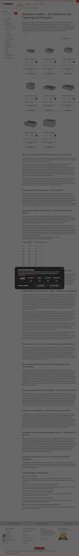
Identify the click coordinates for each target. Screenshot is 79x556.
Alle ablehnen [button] (40, 285)
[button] (23, 285)
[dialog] (39, 278)
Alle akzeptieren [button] (54, 285)
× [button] (62, 268)
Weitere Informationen (32, 275)
